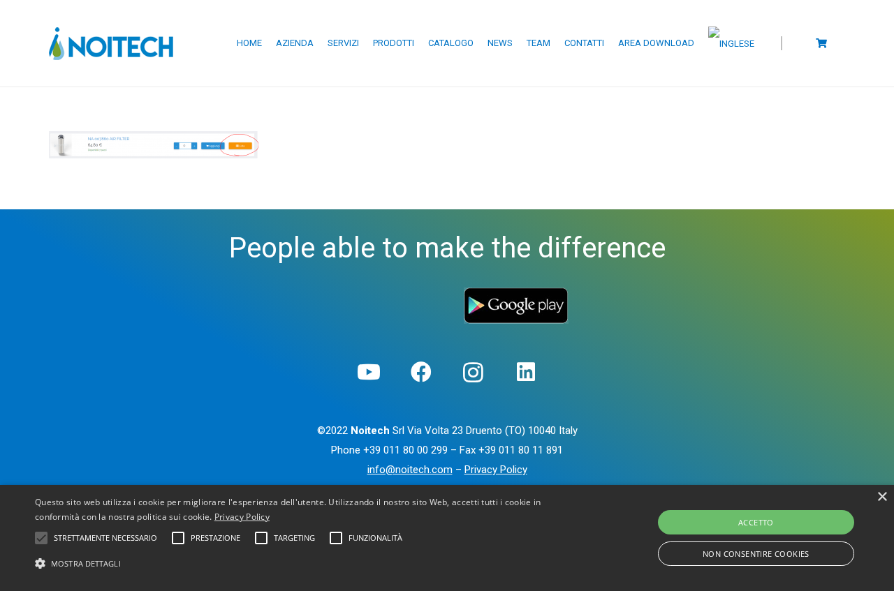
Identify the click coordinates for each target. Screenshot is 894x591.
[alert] (447, 538)
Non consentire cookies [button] (756, 553)
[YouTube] (368, 372)
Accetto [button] (756, 522)
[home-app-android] (516, 305)
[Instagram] (473, 372)
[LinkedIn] (525, 372)
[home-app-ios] (377, 297)
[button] (303, 564)
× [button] (882, 497)
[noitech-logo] (111, 43)
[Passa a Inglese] (733, 43)
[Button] (821, 43)
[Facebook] (421, 372)
